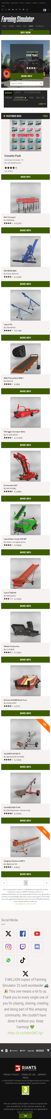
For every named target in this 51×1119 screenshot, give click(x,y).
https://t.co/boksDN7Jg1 (25, 1033)
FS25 (31, 97)
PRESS (25, 1077)
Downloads (14, 3)
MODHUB (8, 93)
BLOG (4, 26)
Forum (22, 3)
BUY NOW (26, 32)
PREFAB (8, 97)
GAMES (11, 26)
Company (42, 3)
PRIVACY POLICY (11, 1074)
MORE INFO (26, 76)
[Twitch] (20, 9)
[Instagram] (17, 9)
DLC (24, 26)
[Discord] (24, 9)
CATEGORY (19, 97)
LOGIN (41, 104)
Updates (28, 3)
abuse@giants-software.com (25, 904)
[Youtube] (13, 9)
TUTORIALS (39, 26)
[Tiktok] (27, 9)
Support (35, 3)
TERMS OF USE (28, 1074)
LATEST (18, 92)
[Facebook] (9, 9)
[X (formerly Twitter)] (6, 10)
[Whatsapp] (3, 9)
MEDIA (18, 26)
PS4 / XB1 (40, 97)
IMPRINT (42, 1074)
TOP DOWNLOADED (32, 92)
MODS (31, 26)
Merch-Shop (5, 3)
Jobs (3, 6)
